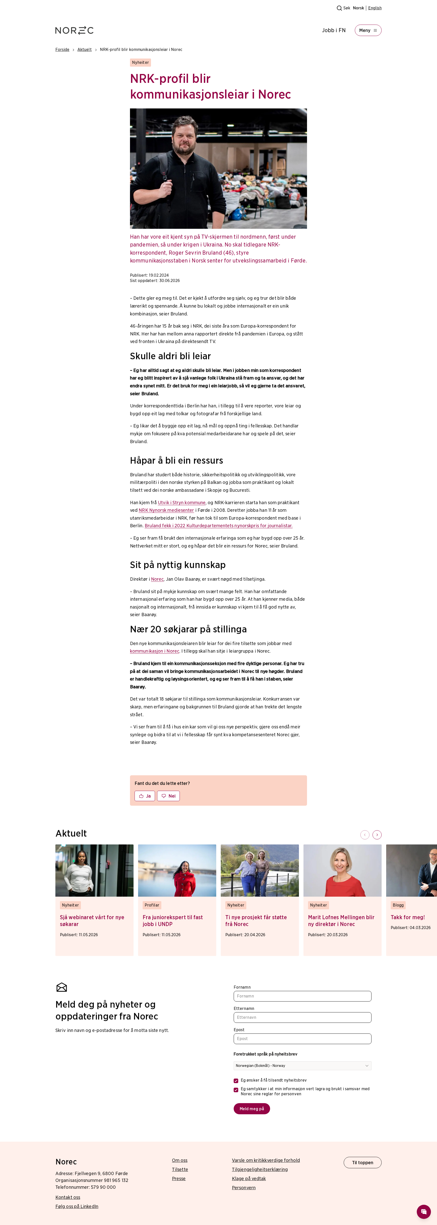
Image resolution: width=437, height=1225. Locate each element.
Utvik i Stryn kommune (182, 502)
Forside (62, 49)
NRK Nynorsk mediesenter (166, 510)
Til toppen (363, 1162)
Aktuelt (84, 49)
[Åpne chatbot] (424, 1212)
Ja (148, 796)
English (375, 8)
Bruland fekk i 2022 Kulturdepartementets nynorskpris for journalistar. (219, 525)
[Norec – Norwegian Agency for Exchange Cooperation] (74, 30)
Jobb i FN (334, 30)
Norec (157, 579)
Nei (172, 796)
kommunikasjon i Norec (154, 651)
